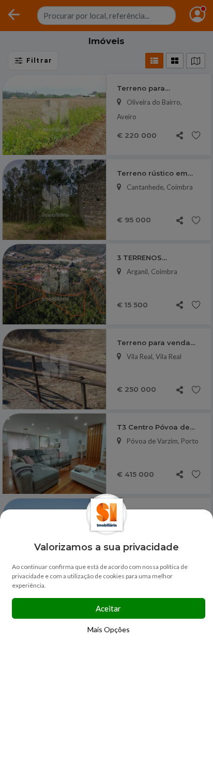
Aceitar (108, 608)
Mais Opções (108, 629)
